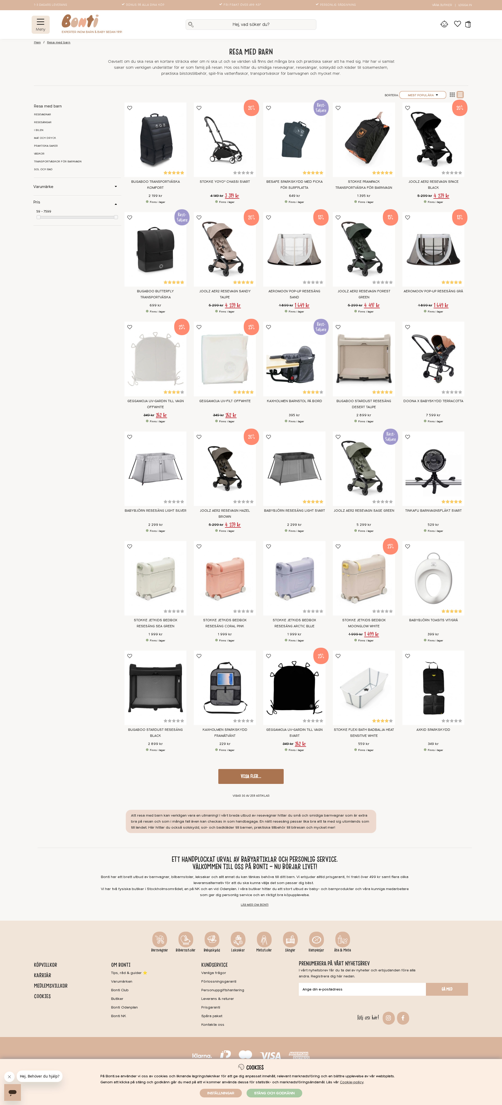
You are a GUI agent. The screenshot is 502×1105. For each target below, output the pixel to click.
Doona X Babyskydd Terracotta (433, 401)
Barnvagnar (159, 950)
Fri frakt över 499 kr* (242, 5)
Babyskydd (212, 950)
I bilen (38, 130)
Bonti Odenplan (124, 1007)
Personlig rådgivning (338, 5)
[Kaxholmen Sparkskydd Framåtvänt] (225, 688)
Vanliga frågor (213, 973)
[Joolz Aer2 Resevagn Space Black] (433, 139)
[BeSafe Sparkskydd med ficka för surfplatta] (294, 139)
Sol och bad (43, 169)
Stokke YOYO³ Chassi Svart (225, 182)
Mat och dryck (45, 138)
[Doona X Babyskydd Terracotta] (433, 359)
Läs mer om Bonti (255, 905)
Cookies (42, 996)
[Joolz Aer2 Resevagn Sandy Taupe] (225, 249)
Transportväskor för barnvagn (58, 161)
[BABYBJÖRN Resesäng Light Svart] (294, 468)
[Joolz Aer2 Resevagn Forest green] (364, 249)
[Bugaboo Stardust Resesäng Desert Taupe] (364, 359)
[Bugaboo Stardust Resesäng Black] (155, 688)
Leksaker (238, 950)
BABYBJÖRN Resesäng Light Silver (155, 511)
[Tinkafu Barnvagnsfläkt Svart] (433, 468)
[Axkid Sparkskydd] (433, 688)
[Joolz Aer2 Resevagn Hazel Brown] (225, 468)
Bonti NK (118, 1016)
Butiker (117, 998)
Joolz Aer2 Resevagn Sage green (364, 511)
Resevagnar (42, 114)
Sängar (290, 950)
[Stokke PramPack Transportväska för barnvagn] (364, 139)
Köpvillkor (45, 965)
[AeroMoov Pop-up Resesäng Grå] (433, 249)
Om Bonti (120, 965)
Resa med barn (58, 42)
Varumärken (121, 981)
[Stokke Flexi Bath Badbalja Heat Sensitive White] (364, 688)
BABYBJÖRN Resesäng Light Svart (294, 511)
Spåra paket (211, 1016)
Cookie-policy (351, 1082)
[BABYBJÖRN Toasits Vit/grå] (433, 578)
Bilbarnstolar (186, 950)
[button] (466, 25)
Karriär (42, 975)
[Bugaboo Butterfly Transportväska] (155, 249)
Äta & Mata (342, 950)
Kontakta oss (212, 1024)
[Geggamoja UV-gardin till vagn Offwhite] (155, 359)
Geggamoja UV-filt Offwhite (225, 401)
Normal (460, 94)
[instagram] (388, 1017)
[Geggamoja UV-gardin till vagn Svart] (294, 688)
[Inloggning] (444, 24)
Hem (37, 42)
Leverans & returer (217, 998)
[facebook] (402, 1017)
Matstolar (264, 950)
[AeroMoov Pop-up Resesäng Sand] (294, 249)
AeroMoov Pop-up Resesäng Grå (433, 291)
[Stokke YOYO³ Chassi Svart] (225, 139)
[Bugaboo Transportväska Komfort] (155, 139)
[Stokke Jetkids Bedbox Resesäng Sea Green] (155, 578)
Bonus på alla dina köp (145, 5)
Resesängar (43, 122)
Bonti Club (120, 990)
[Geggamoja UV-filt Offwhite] (225, 359)
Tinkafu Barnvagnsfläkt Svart (433, 511)
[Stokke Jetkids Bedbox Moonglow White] (364, 578)
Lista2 (452, 94)
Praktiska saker (46, 145)
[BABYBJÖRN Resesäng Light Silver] (155, 468)
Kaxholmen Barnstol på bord (294, 401)
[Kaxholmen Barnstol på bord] (294, 359)
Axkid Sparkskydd (433, 730)
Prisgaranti (210, 1007)
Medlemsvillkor (50, 986)
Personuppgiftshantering (222, 990)
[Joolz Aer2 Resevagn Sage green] (364, 468)
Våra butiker (442, 5)
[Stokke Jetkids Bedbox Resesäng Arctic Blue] (294, 578)
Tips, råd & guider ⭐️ (129, 973)
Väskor (39, 153)
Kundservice (214, 965)
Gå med (447, 989)
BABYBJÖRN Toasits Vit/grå (433, 620)
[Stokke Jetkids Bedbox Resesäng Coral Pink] (225, 578)
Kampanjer (316, 950)
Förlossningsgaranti (218, 981)
